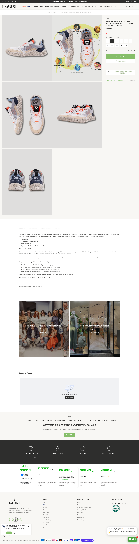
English (128, 1)
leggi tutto (65, 479)
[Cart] (133, 6)
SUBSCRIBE (69, 435)
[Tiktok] (12, 1)
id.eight (55, 12)
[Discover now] (95, 329)
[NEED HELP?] (108, 452)
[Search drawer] (126, 6)
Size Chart (57, 228)
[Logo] (9, 6)
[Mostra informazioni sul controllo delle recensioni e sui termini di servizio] (31, 479)
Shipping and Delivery (46, 228)
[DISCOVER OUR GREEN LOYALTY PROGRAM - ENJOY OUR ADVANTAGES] (69, 1)
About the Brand (33, 228)
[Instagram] (2, 1)
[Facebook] (5, 1)
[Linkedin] (15, 1)
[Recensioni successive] (119, 477)
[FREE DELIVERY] (31, 452)
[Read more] (44, 329)
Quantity (108, 50)
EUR (135, 1)
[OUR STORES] (57, 452)
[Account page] (129, 6)
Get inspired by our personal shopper (122, 72)
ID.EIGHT (108, 18)
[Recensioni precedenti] (34, 477)
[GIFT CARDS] (82, 452)
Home (48, 12)
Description (22, 228)
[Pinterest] (8, 1)
